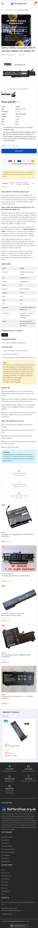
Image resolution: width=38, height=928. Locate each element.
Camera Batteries (5, 855)
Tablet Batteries (5, 840)
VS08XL (5, 335)
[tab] (3, 94)
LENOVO (7, 744)
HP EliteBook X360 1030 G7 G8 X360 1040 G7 (16, 576)
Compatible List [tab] (11, 183)
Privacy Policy (4, 885)
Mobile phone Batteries (7, 837)
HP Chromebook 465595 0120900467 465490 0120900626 (16, 656)
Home (2, 10)
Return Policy (4, 882)
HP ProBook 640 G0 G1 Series (11, 615)
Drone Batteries (5, 858)
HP (15, 10)
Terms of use (4, 888)
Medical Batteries (5, 861)
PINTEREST (10, 914)
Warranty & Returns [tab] (26, 183)
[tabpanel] (19, 73)
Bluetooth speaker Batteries (8, 849)
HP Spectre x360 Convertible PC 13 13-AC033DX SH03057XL (17, 697)
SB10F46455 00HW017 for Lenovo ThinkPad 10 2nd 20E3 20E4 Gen (18, 746)
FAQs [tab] (33, 183)
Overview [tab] (5, 183)
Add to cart (19, 151)
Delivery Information (6, 876)
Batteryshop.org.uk (15, 921)
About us (3, 870)
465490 (3, 653)
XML (2, 914)
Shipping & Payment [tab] (19, 183)
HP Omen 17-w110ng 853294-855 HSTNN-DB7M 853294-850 (17, 535)
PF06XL (3, 532)
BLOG (5, 914)
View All (5, 716)
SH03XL (3, 694)
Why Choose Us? (5, 873)
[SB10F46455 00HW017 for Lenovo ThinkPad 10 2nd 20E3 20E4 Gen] (19, 731)
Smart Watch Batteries (7, 846)
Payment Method (5, 879)
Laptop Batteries (9, 10)
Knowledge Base (5, 891)
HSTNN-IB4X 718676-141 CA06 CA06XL (12, 613)
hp (23, 54)
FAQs (2, 894)
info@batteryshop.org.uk (14, 910)
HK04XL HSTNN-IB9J (7, 574)
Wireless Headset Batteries (8, 852)
